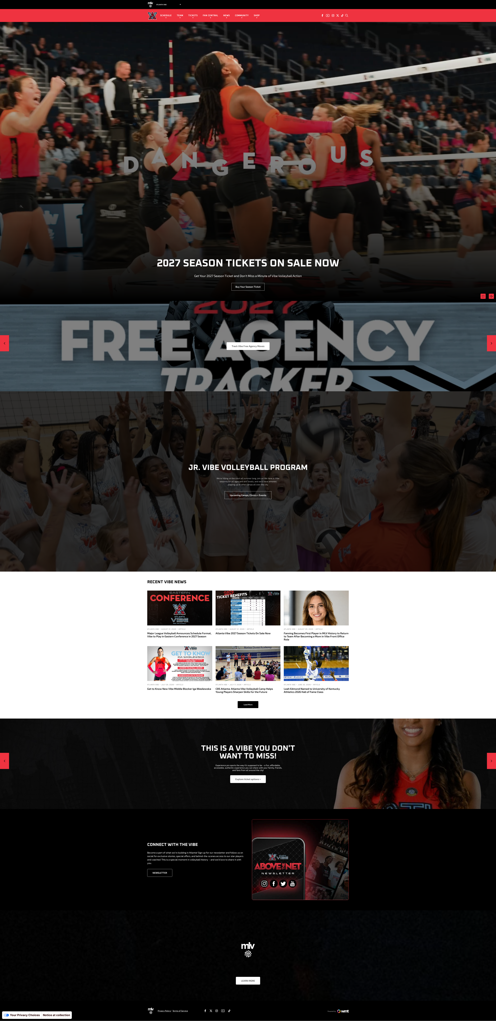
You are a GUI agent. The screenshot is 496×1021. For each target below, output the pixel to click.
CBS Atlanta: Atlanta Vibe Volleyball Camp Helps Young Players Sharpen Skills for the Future (244, 690)
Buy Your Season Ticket (248, 286)
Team (180, 15)
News (226, 15)
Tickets (193, 15)
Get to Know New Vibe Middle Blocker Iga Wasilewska (179, 688)
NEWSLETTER (160, 872)
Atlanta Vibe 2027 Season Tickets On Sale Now (243, 633)
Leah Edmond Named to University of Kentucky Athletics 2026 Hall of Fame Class (312, 690)
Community (242, 15)
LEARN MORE (248, 980)
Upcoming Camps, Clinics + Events (248, 495)
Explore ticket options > (248, 779)
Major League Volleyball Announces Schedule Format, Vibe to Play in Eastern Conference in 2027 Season (179, 635)
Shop (257, 15)
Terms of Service (180, 1011)
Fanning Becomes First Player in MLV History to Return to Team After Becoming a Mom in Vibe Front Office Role (316, 636)
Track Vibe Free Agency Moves (248, 346)
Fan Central (210, 15)
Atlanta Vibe (153, 629)
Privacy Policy (164, 1011)
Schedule (166, 15)
